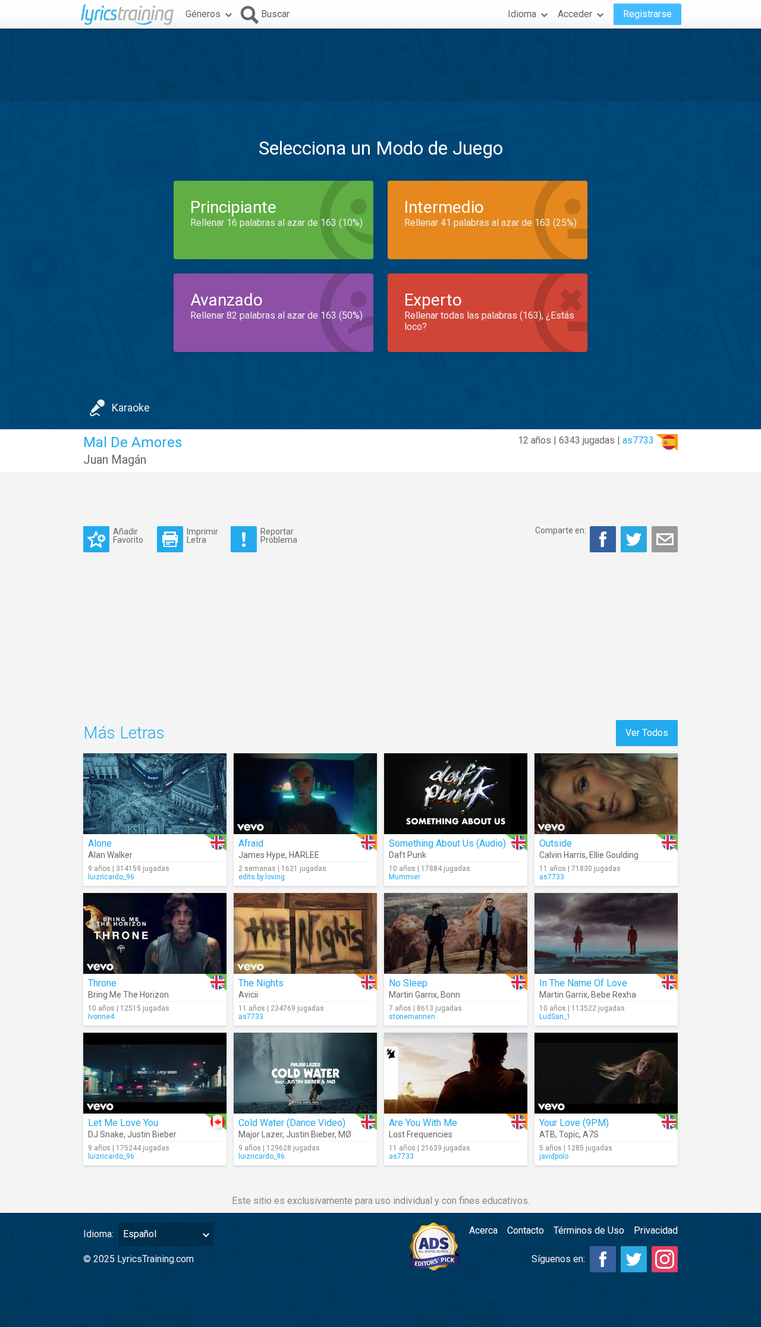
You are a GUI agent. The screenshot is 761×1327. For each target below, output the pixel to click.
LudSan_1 (555, 1016)
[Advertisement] (380, 65)
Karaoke (131, 407)
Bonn (450, 994)
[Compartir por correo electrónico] (665, 539)
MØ (344, 1134)
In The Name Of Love (583, 983)
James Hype (261, 855)
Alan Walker (110, 855)
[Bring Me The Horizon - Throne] (155, 933)
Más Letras (124, 733)
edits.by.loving (261, 877)
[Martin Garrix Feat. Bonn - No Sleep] (455, 933)
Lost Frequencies (420, 1134)
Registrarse (647, 14)
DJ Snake (106, 1134)
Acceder (575, 14)
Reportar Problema (278, 535)
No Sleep (408, 983)
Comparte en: (560, 530)
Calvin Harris (562, 855)
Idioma (522, 14)
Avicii (248, 994)
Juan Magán (114, 459)
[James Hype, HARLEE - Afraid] (305, 793)
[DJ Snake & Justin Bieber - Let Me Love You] (155, 1073)
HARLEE (304, 855)
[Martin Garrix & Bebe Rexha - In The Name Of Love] (606, 933)
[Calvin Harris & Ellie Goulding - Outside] (606, 793)
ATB (547, 1134)
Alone (100, 843)
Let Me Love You (123, 1122)
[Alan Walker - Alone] (155, 793)
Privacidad (656, 1230)
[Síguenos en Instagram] (665, 1259)
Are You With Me (423, 1122)
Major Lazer (260, 1134)
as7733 (638, 440)
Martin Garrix (413, 994)
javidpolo (553, 1156)
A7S (591, 1134)
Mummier (404, 877)
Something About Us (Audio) (447, 843)
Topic (569, 1134)
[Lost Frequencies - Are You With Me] (455, 1073)
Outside (555, 843)
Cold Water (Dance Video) (291, 1122)
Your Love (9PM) (574, 1122)
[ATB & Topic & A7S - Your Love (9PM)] (606, 1073)
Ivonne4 (101, 1016)
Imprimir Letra (202, 535)
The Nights (261, 983)
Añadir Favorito (128, 535)
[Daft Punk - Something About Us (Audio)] (455, 793)
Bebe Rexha (613, 994)
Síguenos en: (558, 1259)
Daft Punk (407, 855)
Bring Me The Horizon (128, 994)
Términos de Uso (589, 1230)
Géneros (203, 14)
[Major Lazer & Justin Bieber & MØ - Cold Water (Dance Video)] (305, 1073)
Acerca (483, 1230)
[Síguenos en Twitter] (634, 1259)
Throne (102, 983)
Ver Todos (646, 732)
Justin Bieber (152, 1134)
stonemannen (412, 1016)
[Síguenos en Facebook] (603, 1259)
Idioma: (98, 1234)
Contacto (525, 1230)
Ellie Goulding (614, 855)
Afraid (250, 843)
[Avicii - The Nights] (305, 933)
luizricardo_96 (111, 877)
